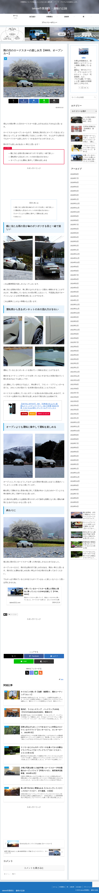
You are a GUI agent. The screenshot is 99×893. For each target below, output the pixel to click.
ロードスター (13, 614)
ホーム (55, 887)
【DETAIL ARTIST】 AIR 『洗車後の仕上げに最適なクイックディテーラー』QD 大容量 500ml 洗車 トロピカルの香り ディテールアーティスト (39, 406)
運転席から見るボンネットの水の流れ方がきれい (32, 210)
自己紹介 (79, 887)
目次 (31, 203)
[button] (54, 101)
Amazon (32, 413)
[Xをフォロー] (27, 673)
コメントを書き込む (34, 868)
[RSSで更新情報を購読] (40, 673)
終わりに (18, 216)
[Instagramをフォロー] (32, 673)
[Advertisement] (33, 115)
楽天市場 (24, 413)
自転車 (72, 887)
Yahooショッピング (43, 413)
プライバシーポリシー (90, 887)
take (84, 58)
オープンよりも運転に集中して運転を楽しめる (31, 213)
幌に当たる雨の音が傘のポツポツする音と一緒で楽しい (34, 207)
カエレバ (28, 410)
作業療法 (62, 887)
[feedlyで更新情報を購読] (36, 673)
